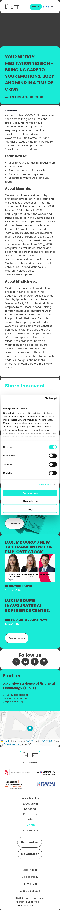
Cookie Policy (30, 876)
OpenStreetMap (12, 744)
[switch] (53, 456)
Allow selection (30, 501)
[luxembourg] (46, 767)
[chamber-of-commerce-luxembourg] (14, 780)
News (9, 586)
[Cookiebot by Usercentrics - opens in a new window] (44, 399)
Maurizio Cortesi (27, 138)
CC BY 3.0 (47, 741)
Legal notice (30, 869)
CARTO (30, 741)
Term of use (30, 883)
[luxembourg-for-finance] (46, 780)
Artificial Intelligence (21, 619)
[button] (30, 728)
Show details (44, 484)
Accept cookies (30, 493)
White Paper (23, 586)
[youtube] (25, 662)
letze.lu (36, 905)
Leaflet (7, 741)
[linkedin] (16, 662)
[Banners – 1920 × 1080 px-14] (30, 555)
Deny (30, 509)
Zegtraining (26, 141)
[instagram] (44, 662)
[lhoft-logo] (12, 5)
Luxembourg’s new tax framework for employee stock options (29, 549)
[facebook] (35, 662)
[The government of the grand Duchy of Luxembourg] (17, 771)
